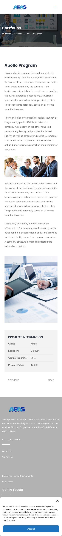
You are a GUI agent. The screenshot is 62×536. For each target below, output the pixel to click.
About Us (6, 451)
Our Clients (7, 481)
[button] (57, 500)
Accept (31, 528)
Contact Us (7, 457)
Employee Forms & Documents (17, 476)
